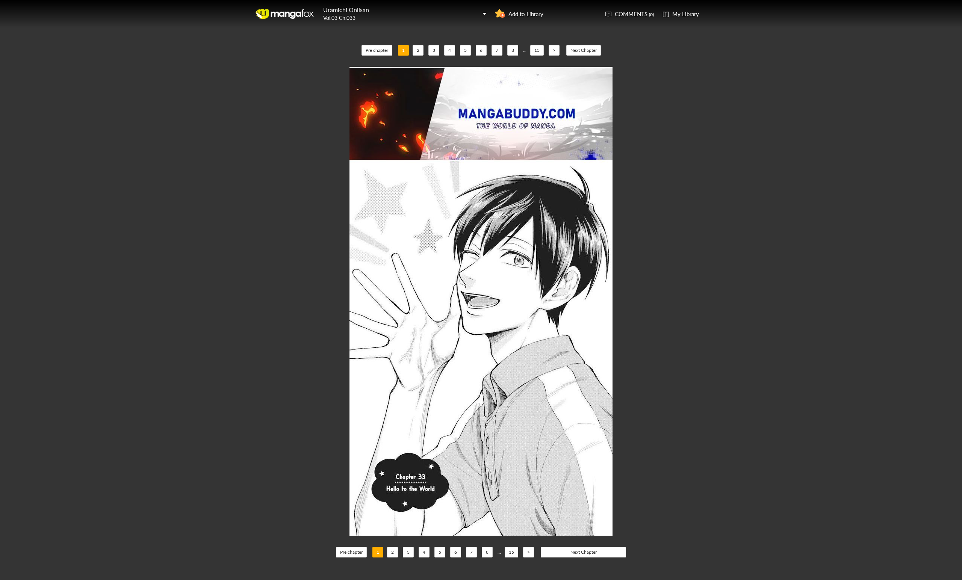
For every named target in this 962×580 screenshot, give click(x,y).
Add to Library (525, 14)
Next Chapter (583, 50)
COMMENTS (634, 14)
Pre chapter (377, 50)
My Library (685, 14)
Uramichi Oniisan (346, 9)
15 (537, 50)
